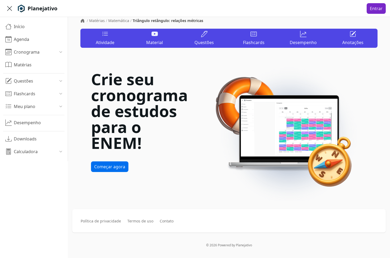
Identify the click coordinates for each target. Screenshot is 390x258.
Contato (167, 220)
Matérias (97, 20)
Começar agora (109, 167)
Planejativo (244, 245)
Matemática (118, 20)
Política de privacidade (101, 220)
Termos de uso (140, 220)
